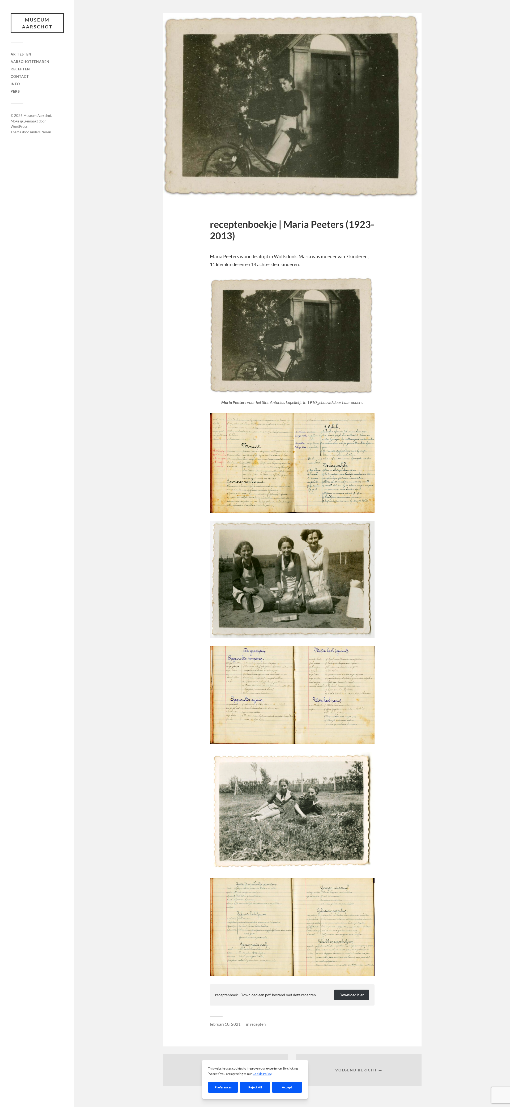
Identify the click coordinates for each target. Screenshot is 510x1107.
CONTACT (20, 76)
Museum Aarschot (37, 23)
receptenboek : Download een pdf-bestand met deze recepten (265, 995)
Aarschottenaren (30, 61)
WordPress (19, 126)
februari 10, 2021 (225, 1024)
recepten (20, 69)
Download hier (351, 995)
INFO (15, 84)
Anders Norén (40, 132)
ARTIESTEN (21, 54)
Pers (15, 91)
